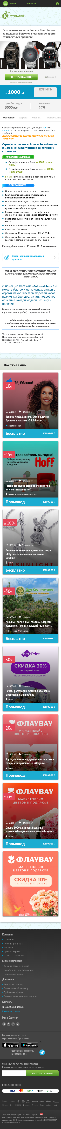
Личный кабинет (57, 3)
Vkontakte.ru (8, 1024)
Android (6, 130)
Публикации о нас (13, 943)
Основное (8, 117)
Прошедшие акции (13, 973)
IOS (45, 127)
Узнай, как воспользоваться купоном (28, 257)
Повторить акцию (21, 77)
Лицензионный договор (16, 988)
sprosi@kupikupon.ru (13, 1006)
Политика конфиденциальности (20, 996)
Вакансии (9, 947)
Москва (30, 3)
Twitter (13, 1024)
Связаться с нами (11, 1011)
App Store (10, 1045)
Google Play (29, 1045)
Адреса (23, 117)
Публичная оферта (13, 992)
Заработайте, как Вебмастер (18, 970)
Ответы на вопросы (14, 955)
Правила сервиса (12, 951)
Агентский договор (13, 984)
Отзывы (36, 117)
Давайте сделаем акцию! (16, 965)
